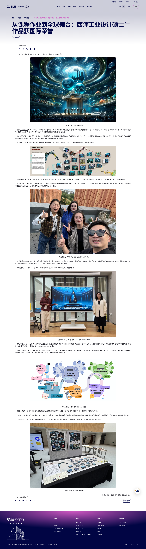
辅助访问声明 (134, 544)
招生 (64, 7)
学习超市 (121, 2)
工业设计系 (24, 130)
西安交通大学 (122, 522)
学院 (74, 7)
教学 (58, 7)
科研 (69, 7)
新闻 (19, 18)
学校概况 (100, 522)
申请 (136, 6)
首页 (13, 18)
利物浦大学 (122, 525)
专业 (55, 522)
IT (131, 2)
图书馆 (127, 2)
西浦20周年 (101, 525)
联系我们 (100, 534)
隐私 (126, 544)
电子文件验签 (58, 531)
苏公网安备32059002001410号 (51, 544)
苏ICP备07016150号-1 (39, 544)
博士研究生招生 (80, 528)
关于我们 (89, 7)
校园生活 (81, 7)
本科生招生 (79, 522)
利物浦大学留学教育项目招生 (83, 534)
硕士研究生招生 (80, 525)
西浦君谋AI (114, 2)
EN (120, 7)
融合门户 (136, 2)
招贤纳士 (100, 528)
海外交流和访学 (58, 528)
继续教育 (78, 531)
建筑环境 (26, 18)
